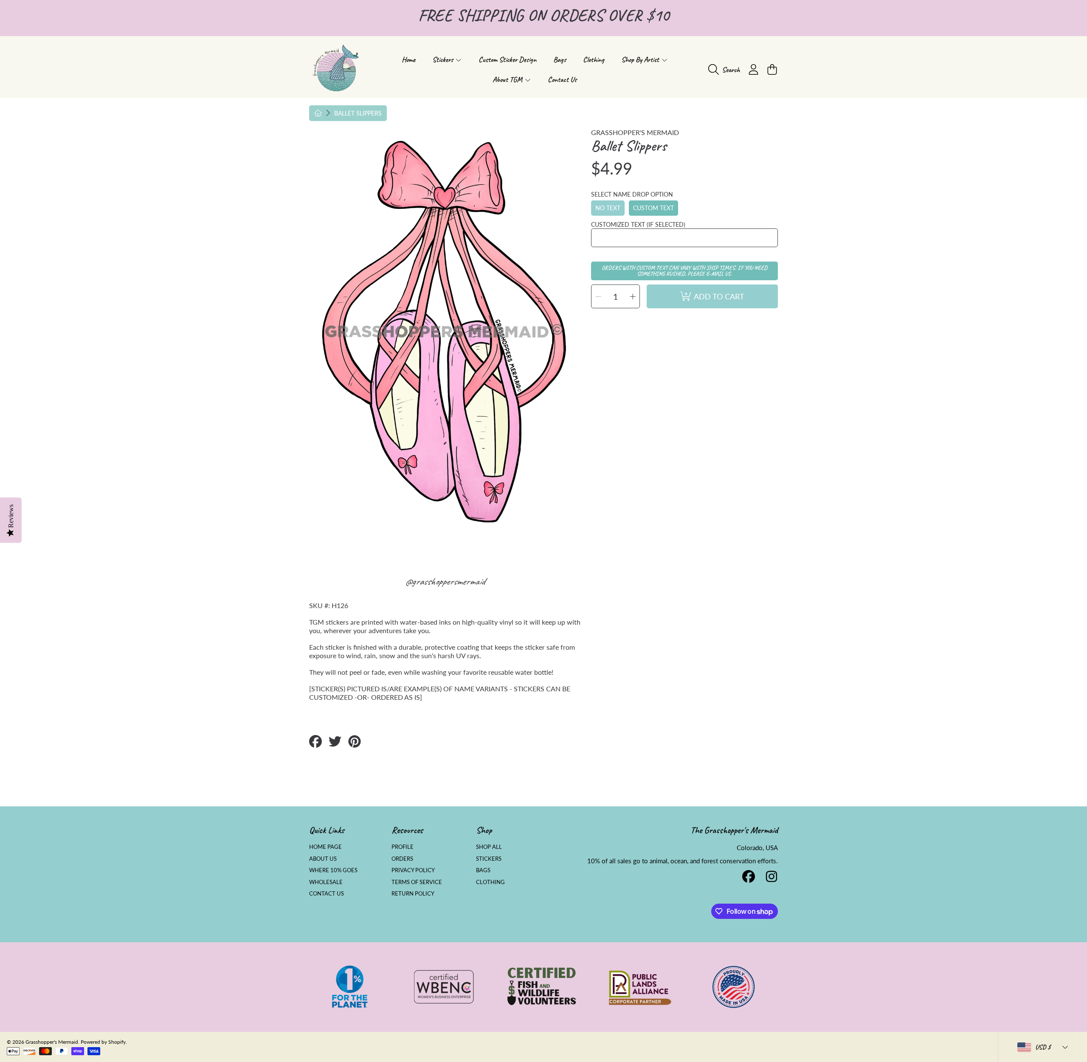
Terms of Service (416, 882)
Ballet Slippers (358, 113)
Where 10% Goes (333, 870)
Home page (325, 846)
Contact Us (326, 893)
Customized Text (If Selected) (638, 224)
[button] (726, 69)
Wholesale (326, 882)
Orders (402, 858)
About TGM (508, 79)
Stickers (443, 59)
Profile (402, 846)
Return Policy (412, 893)
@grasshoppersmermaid (444, 581)
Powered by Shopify (103, 1042)
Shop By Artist (641, 59)
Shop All (489, 846)
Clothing (490, 882)
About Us (323, 858)
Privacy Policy (413, 870)
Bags (483, 870)
